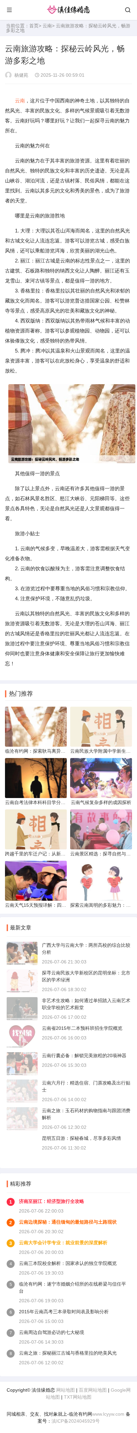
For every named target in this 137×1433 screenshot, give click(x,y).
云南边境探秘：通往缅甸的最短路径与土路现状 (68, 1222)
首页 (34, 25)
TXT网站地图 (77, 1397)
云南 (47, 25)
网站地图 (65, 1390)
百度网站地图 (93, 1390)
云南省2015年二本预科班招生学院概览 (82, 1028)
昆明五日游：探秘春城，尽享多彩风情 (81, 1138)
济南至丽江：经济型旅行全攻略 (51, 1201)
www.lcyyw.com (108, 1414)
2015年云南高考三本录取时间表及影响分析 (64, 1311)
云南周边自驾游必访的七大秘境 (51, 1332)
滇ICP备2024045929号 (76, 1421)
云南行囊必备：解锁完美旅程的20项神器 (84, 1055)
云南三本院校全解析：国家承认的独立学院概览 (68, 1263)
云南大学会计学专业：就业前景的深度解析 (63, 1242)
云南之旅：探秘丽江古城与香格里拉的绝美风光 (68, 1353)
